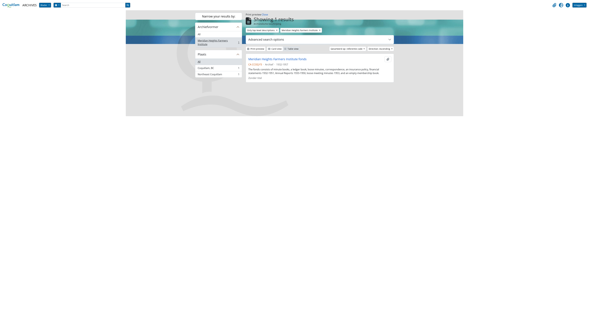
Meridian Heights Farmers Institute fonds (277, 59)
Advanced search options (266, 39)
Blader (44, 5)
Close (265, 14)
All (199, 34)
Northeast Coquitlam (218, 75)
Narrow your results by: (218, 16)
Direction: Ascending (380, 48)
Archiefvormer (208, 27)
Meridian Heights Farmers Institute (218, 42)
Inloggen (578, 5)
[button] (554, 5)
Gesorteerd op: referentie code (347, 48)
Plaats (202, 54)
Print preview (257, 48)
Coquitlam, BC (218, 68)
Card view (276, 48)
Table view (292, 48)
